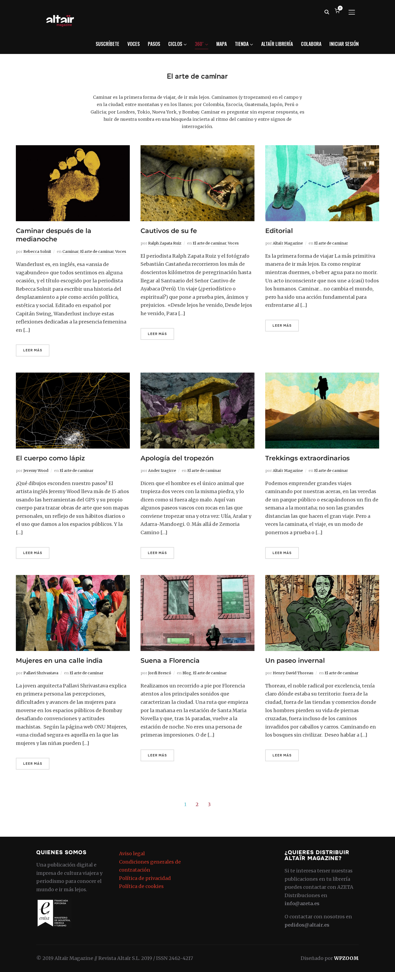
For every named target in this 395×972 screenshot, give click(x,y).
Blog (186, 673)
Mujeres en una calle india (59, 660)
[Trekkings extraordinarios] (322, 376)
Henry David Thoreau (293, 673)
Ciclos (175, 43)
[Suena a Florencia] (197, 579)
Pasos (154, 43)
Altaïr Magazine (288, 243)
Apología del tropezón (177, 458)
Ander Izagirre (162, 470)
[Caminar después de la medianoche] (73, 149)
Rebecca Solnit (37, 251)
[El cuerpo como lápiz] (73, 376)
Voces (133, 43)
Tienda (242, 43)
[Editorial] (322, 149)
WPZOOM (346, 958)
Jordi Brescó (159, 673)
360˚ (199, 43)
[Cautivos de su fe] (197, 149)
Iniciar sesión (344, 43)
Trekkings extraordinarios (307, 458)
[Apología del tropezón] (197, 376)
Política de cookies (141, 886)
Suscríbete (107, 43)
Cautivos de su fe (169, 231)
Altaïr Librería (277, 43)
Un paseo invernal (295, 660)
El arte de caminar (97, 251)
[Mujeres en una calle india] (73, 579)
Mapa (221, 43)
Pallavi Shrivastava (40, 673)
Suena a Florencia (170, 660)
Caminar (70, 251)
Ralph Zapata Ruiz (164, 243)
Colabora (311, 43)
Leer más (32, 350)
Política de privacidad (145, 878)
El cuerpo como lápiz (50, 458)
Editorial (279, 231)
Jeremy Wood (35, 470)
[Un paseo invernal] (322, 579)
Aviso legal (132, 853)
